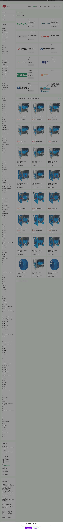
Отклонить (35, 528)
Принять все (29, 528)
